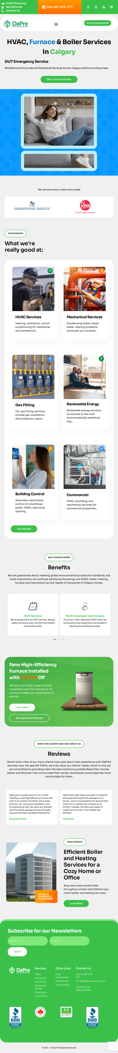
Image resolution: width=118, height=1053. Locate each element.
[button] (56, 24)
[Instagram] (96, 7)
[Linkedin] (111, 7)
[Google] (103, 7)
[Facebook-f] (88, 7)
